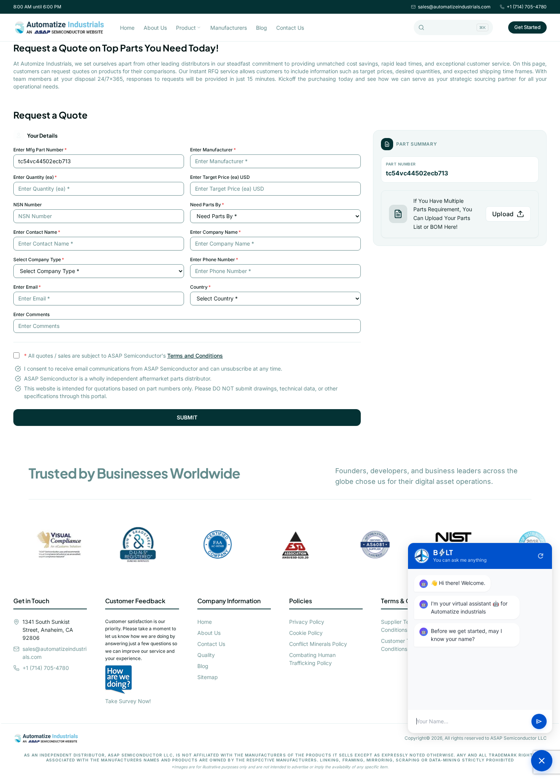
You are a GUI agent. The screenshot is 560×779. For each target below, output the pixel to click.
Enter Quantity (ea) (35, 177)
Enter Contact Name (36, 232)
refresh (540, 556)
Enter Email (27, 287)
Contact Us (290, 27)
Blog (261, 27)
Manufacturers (228, 27)
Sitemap (207, 677)
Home (127, 27)
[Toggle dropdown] (199, 27)
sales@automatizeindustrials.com (454, 7)
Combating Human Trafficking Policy (312, 659)
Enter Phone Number (214, 259)
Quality (206, 655)
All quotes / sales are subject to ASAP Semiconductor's (123, 355)
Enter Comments (31, 314)
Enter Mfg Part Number (40, 150)
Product (186, 27)
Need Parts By (207, 204)
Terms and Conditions (195, 355)
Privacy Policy (306, 621)
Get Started (527, 27)
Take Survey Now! (128, 701)
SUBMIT (187, 417)
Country (200, 287)
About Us (155, 27)
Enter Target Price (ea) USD (220, 177)
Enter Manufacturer (213, 150)
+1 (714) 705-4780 (527, 7)
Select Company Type (38, 259)
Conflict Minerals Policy (318, 644)
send (539, 721)
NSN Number (27, 204)
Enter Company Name (215, 232)
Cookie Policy (306, 633)
